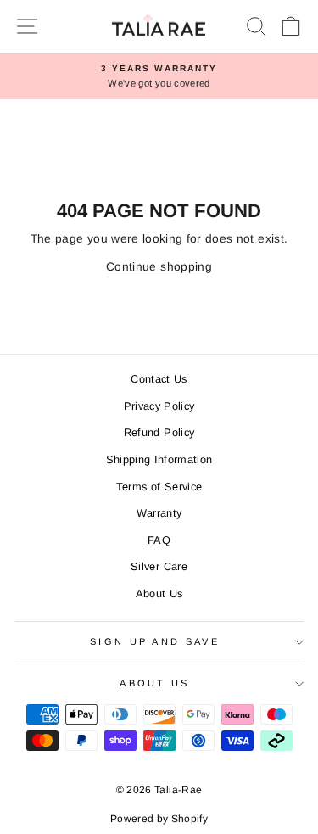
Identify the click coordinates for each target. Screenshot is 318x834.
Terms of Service (159, 486)
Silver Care (159, 566)
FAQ (159, 540)
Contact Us (159, 378)
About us (155, 683)
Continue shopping (159, 266)
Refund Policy (159, 432)
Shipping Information (159, 459)
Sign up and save (155, 641)
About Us (159, 593)
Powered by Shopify (159, 819)
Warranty (159, 513)
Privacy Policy (159, 406)
